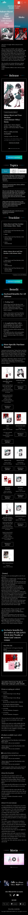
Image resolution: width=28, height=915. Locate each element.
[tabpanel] (14, 114)
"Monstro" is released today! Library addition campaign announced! (13, 185)
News (5, 171)
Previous (3, 859)
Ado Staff (22, 171)
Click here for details (14, 142)
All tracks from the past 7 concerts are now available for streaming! (13, 211)
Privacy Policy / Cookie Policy (14, 909)
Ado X (14, 171)
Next (26, 859)
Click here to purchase (14, 157)
